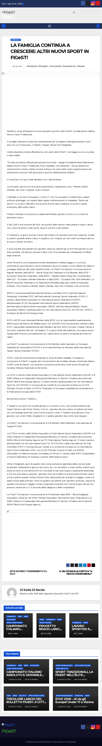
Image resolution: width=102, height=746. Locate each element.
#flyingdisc (43, 66)
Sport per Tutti (62, 668)
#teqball (81, 66)
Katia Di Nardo (34, 590)
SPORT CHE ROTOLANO (14, 622)
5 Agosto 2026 (15, 707)
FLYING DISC (79, 695)
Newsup (60, 742)
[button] (94, 26)
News (26, 616)
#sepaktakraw (69, 66)
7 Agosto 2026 (15, 679)
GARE (20, 616)
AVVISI (42, 619)
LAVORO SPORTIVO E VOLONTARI (81, 629)
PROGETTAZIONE (45, 622)
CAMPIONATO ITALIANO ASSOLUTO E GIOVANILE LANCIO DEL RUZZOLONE (25, 675)
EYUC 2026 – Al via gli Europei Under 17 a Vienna (74, 700)
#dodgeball (32, 66)
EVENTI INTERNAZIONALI (64, 665)
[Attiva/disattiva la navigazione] (49, 26)
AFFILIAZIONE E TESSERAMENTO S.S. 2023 (28, 572)
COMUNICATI (15, 40)
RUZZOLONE (11, 619)
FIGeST (8, 17)
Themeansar (71, 742)
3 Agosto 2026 (64, 707)
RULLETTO (22, 695)
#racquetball (55, 66)
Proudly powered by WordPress (38, 742)
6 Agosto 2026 (64, 679)
